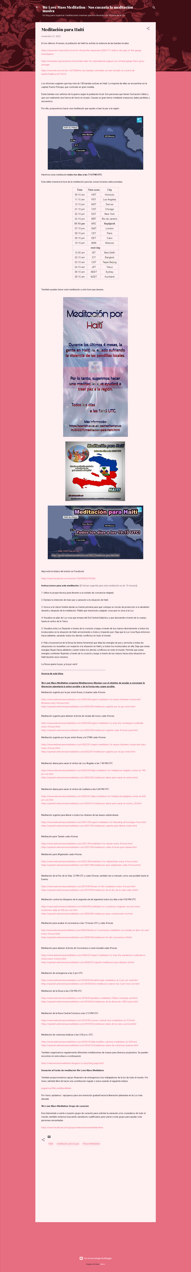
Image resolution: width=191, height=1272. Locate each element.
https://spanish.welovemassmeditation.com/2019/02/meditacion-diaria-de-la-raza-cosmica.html (88, 1024)
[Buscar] (154, 8)
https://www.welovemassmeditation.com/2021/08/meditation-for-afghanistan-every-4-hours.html (89, 861)
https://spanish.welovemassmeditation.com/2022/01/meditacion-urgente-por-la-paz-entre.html (88, 751)
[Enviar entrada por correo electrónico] (49, 1137)
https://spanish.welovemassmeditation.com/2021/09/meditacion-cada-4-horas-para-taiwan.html (89, 847)
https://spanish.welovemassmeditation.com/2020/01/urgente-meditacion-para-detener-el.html (87, 962)
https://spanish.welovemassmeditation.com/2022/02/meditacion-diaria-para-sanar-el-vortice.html (89, 777)
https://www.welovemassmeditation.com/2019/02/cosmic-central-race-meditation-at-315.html (88, 1020)
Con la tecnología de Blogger (97, 1258)
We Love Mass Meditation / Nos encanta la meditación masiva (88, 9)
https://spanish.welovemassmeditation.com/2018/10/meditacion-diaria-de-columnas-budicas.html (89, 1045)
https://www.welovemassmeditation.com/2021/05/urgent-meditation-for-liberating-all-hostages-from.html (93, 822)
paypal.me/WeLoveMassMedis (56, 1088)
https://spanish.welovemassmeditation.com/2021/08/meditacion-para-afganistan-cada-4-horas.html (91, 865)
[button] (148, 29)
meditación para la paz (68, 1143)
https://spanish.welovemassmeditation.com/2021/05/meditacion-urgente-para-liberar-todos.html (89, 825)
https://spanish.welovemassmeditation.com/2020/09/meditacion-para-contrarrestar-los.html (87, 913)
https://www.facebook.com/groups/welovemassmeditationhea (72, 1127)
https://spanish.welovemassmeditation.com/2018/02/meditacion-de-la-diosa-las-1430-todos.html (89, 1001)
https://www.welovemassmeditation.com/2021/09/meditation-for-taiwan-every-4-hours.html (86, 843)
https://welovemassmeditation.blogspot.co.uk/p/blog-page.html (72, 1063)
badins (102, 1264)
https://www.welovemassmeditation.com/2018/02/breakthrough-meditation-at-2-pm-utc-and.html (89, 980)
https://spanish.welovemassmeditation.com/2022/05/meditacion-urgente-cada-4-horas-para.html (89, 730)
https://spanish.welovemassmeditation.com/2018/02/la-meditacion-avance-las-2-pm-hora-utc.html (90, 983)
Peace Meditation (91, 1143)
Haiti (51, 1143)
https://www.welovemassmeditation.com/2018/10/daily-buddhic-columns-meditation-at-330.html (89, 1041)
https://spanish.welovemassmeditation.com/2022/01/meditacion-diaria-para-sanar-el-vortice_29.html (91, 803)
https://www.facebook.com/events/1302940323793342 (68, 578)
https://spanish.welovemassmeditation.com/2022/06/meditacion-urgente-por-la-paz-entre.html (88, 706)
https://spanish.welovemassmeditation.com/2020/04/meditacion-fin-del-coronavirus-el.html (86, 937)
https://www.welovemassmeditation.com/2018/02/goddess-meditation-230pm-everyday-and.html (89, 998)
